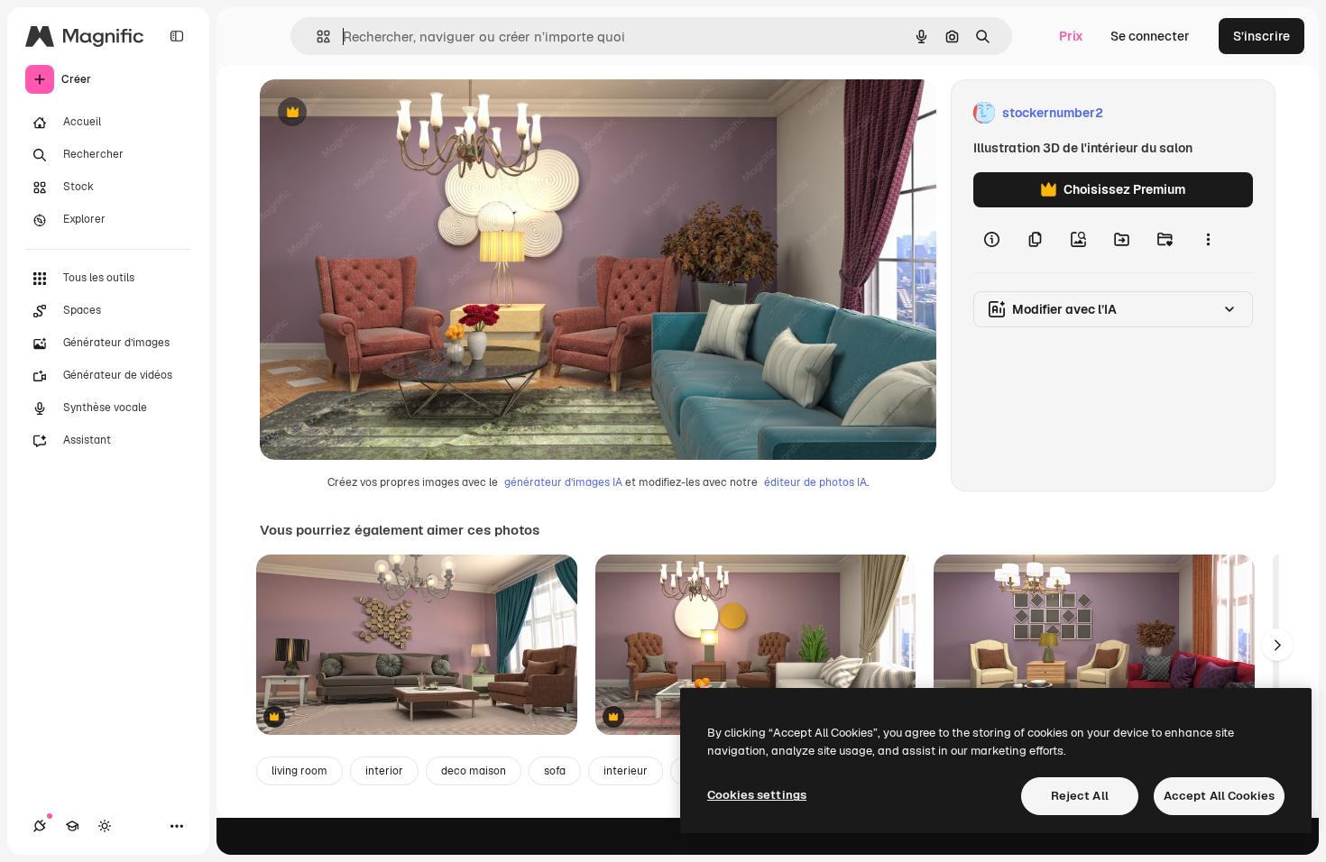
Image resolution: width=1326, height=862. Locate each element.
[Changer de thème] (104, 826)
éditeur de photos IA (815, 482)
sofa (555, 771)
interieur (625, 771)
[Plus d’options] (1208, 240)
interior (384, 771)
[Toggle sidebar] (176, 36)
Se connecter (1150, 36)
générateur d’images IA (563, 482)
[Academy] (72, 826)
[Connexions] (39, 826)
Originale (379, 113)
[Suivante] (1277, 645)
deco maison (473, 771)
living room (299, 771)
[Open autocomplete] (316, 36)
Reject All (1080, 795)
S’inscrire (1261, 36)
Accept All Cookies (1219, 795)
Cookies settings (756, 794)
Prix (1071, 36)
